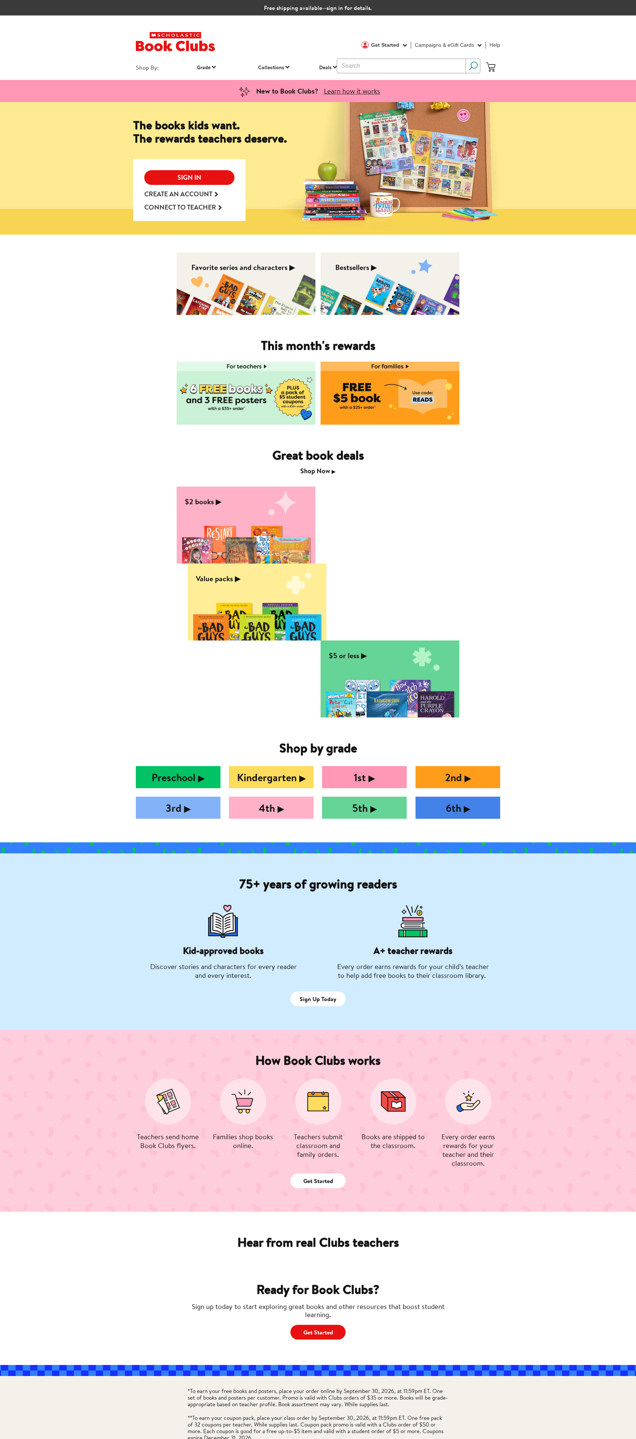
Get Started (386, 45)
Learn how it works (352, 90)
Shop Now (318, 470)
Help (495, 45)
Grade (204, 67)
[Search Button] (473, 66)
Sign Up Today (318, 999)
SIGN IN (189, 177)
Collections (271, 67)
